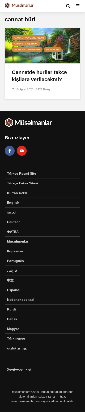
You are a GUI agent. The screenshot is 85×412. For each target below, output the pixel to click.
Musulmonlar (17, 241)
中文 (10, 280)
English (13, 202)
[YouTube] (22, 151)
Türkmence (16, 338)
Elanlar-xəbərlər (27, 49)
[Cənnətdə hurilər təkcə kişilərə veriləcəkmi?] (42, 45)
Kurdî (11, 309)
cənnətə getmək (26, 43)
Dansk (12, 319)
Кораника (15, 251)
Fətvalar (52, 49)
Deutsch (14, 222)
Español (13, 290)
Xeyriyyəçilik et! (20, 369)
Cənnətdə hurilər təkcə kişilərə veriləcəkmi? (39, 75)
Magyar (13, 329)
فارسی (12, 270)
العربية (11, 212)
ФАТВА (13, 232)
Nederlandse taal (20, 299)
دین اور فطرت (17, 348)
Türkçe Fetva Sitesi (22, 183)
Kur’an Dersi (17, 193)
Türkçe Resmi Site (21, 173)
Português (15, 261)
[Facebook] (10, 151)
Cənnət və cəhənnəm (29, 37)
